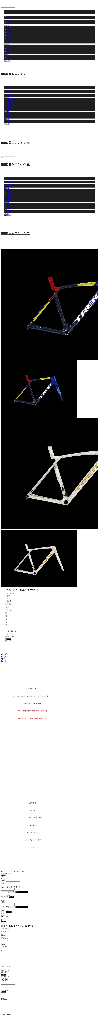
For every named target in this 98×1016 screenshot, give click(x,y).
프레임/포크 (9, 39)
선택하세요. (8, 600)
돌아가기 (3, 912)
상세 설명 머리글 (5, 653)
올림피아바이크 (7, 61)
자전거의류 (6, 54)
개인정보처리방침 (5, 999)
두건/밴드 (9, 57)
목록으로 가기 (4, 896)
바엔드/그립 (9, 35)
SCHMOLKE (9, 22)
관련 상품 (3, 661)
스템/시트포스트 (10, 31)
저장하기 (11, 896)
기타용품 (9, 53)
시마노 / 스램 (10, 26)
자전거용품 (6, 44)
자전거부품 (6, 25)
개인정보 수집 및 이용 (6, 887)
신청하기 (3, 991)
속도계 (8, 51)
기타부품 (9, 42)
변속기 (8, 38)
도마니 (8, 12)
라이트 (8, 50)
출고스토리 (6, 60)
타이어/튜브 (9, 41)
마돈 (8, 10)
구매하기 (3, 921)
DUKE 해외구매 (10, 18)
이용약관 (3, 998)
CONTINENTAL (10, 23)
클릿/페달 (9, 34)
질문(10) (3, 659)
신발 (8, 59)
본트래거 (9, 28)
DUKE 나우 (9, 16)
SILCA (8, 21)
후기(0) (3, 658)
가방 (8, 45)
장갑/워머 (9, 56)
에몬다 (8, 13)
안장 (8, 32)
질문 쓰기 (3, 875)
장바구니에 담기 (5, 976)
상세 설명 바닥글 (5, 656)
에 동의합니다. (10, 887)
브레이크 (9, 37)
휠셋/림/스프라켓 (10, 29)
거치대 (8, 47)
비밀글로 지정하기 (5, 895)
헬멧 (8, 48)
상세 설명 (3, 654)
